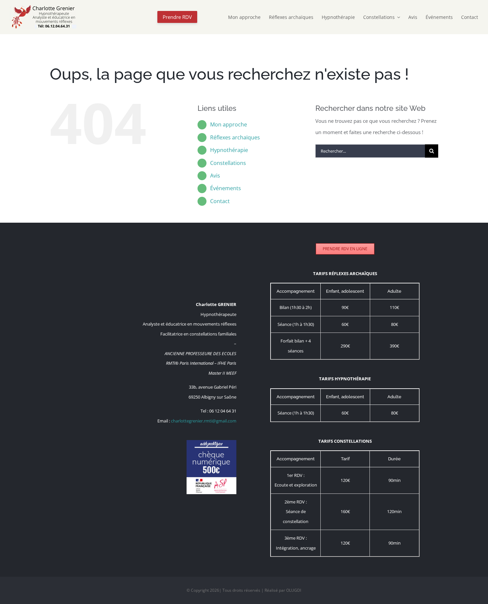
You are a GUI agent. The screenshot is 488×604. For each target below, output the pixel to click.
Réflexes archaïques (235, 137)
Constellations (228, 163)
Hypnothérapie (229, 150)
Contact (220, 201)
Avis (215, 175)
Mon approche (228, 124)
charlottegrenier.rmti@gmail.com (203, 421)
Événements (225, 188)
